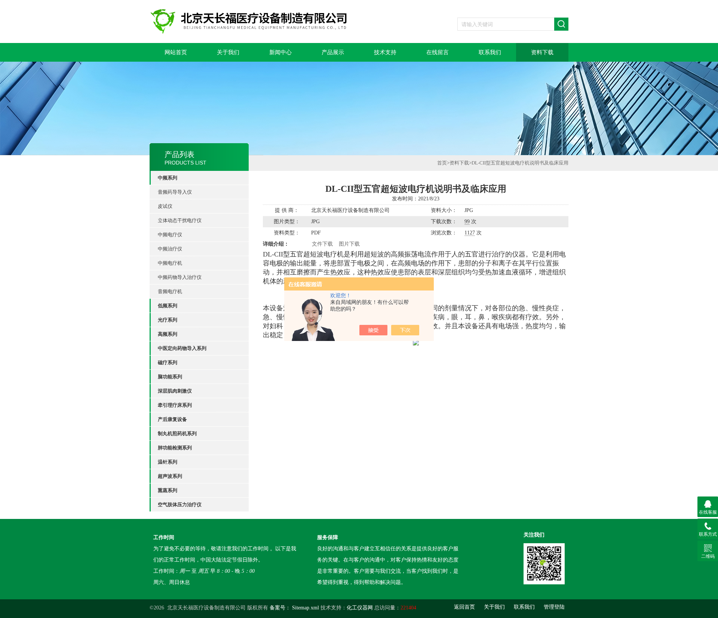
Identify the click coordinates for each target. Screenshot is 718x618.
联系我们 (490, 52)
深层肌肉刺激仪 (175, 391)
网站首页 (176, 52)
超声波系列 (170, 476)
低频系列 (167, 305)
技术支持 (385, 52)
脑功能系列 (170, 376)
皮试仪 (165, 206)
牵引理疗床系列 (175, 405)
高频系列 (167, 334)
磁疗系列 (167, 362)
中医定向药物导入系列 (182, 348)
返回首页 (464, 607)
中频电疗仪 (170, 234)
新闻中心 (280, 52)
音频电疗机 (170, 291)
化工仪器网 (360, 608)
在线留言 (437, 52)
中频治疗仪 (170, 249)
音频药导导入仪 (175, 192)
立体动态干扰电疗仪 (180, 220)
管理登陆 (554, 607)
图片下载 (349, 244)
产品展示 (333, 52)
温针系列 (167, 462)
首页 (442, 163)
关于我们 (228, 52)
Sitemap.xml (305, 608)
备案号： (280, 608)
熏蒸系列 (167, 490)
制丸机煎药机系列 (177, 433)
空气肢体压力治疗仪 (180, 504)
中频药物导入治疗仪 (180, 277)
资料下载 (542, 52)
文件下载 (322, 244)
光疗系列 (167, 320)
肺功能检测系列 (175, 448)
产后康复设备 (172, 419)
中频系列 (167, 178)
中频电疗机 (170, 263)
